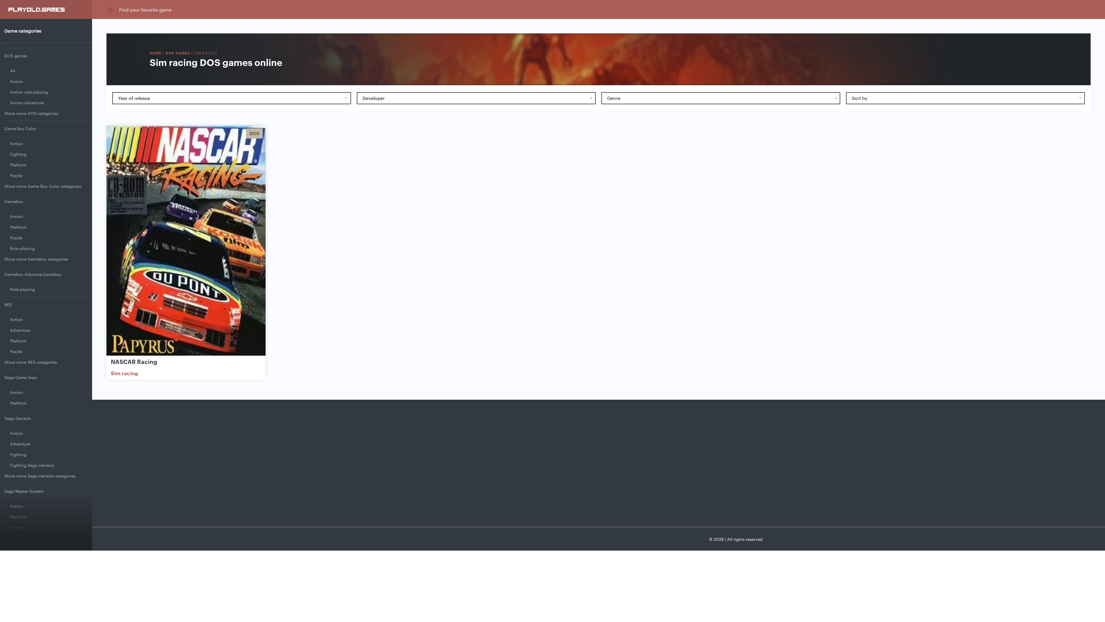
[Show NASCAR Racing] (186, 241)
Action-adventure (27, 102)
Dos (254, 133)
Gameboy (13, 201)
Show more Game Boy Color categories (42, 186)
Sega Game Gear (20, 377)
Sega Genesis (17, 418)
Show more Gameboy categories (36, 259)
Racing (17, 527)
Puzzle (16, 175)
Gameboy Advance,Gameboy (33, 274)
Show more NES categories (30, 362)
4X (12, 70)
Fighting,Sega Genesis (32, 465)
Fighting (18, 154)
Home (155, 52)
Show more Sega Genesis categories (40, 476)
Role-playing (22, 248)
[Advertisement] (598, 454)
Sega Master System (24, 491)
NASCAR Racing (134, 361)
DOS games (15, 55)
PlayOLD (37, 9)
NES (8, 304)
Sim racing (124, 373)
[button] (110, 9)
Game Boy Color (20, 128)
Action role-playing (29, 92)
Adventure (20, 330)
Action (16, 81)
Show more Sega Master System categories (46, 548)
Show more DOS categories (31, 113)
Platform (18, 165)
